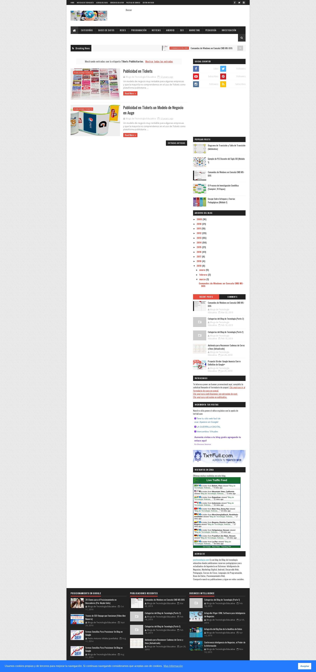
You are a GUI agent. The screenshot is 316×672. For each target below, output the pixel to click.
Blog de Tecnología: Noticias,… (213, 493)
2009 (200, 219)
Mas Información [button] (173, 666)
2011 (199, 228)
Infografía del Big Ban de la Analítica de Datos (223, 629)
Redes (123, 30)
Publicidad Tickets (83, 72)
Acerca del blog (102, 2)
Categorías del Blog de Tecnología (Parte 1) (225, 332)
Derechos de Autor (117, 2)
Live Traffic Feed (217, 480)
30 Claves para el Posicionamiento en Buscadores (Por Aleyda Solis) (101, 601)
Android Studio (235, 48)
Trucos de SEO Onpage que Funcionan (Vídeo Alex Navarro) (105, 617)
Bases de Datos (106, 30)
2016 (199, 252)
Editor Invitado (148, 2)
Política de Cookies (133, 2)
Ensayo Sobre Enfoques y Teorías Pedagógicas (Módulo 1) (221, 200)
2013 (199, 237)
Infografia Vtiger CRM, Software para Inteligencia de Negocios (224, 614)
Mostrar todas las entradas (159, 61)
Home (72, 2)
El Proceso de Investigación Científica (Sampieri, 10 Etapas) (223, 187)
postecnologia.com (201, 559)
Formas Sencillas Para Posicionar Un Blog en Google (104, 633)
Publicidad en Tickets (137, 71)
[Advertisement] (219, 113)
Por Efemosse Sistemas (202, 444)
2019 (199, 265)
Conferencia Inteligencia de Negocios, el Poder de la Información (224, 644)
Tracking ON (226, 547)
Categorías (87, 30)
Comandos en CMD (161, 48)
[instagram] (244, 2)
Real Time (216, 547)
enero (202, 269)
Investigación (229, 30)
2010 (199, 223)
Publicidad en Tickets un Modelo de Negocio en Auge (153, 110)
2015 (199, 247)
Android (170, 30)
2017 (199, 256)
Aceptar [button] (304, 666)
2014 (199, 242)
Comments (232, 297)
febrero (203, 274)
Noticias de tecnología (85, 2)
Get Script (207, 547)
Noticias (156, 30)
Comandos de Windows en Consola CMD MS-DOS (194, 48)
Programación (138, 30)
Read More (129, 93)
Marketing (194, 30)
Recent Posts (206, 297)
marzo (202, 279)
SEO (182, 30)
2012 (199, 233)
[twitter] (239, 2)
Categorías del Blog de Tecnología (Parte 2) (226, 318)
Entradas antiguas (176, 143)
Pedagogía (210, 30)
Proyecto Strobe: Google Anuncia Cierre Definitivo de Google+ (224, 363)
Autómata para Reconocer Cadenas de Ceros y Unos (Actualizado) (226, 347)
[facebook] (235, 2)
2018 (199, 261)
